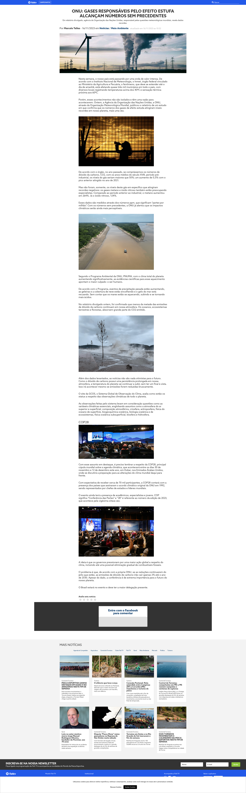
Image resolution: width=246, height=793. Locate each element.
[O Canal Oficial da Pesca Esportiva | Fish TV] (32, 2)
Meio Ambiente (120, 28)
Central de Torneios (106, 650)
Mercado (154, 650)
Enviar (236, 764)
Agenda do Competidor (81, 650)
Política (162, 650)
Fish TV (128, 650)
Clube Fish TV (119, 650)
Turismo (170, 650)
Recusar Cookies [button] (115, 787)
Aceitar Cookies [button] (130, 787)
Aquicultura (94, 650)
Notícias (104, 28)
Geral (135, 650)
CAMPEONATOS (45, 2)
